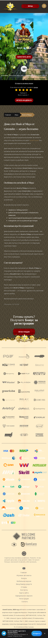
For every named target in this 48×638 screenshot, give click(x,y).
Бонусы (24, 578)
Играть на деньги (24, 100)
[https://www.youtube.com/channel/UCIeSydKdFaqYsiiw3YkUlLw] (24, 568)
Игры (16, 115)
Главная (8, 115)
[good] (27, 90)
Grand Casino (34, 140)
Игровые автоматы (24, 575)
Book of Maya (27, 115)
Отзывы (24, 587)
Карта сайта (24, 593)
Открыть (36, 633)
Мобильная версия (24, 581)
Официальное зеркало (23, 596)
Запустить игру (24, 57)
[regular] (23, 90)
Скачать (25, 601)
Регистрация (24, 332)
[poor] (20, 90)
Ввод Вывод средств (24, 584)
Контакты (24, 590)
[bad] (16, 90)
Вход (30, 6)
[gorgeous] (30, 90)
